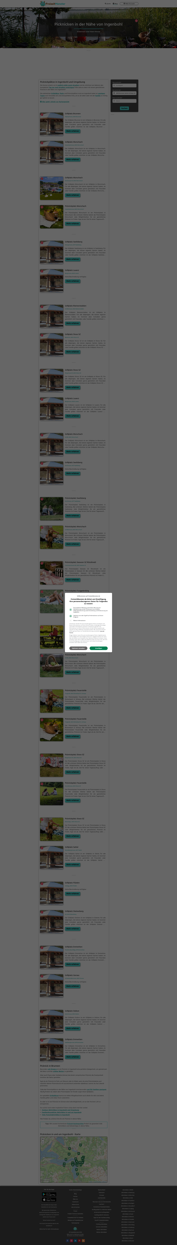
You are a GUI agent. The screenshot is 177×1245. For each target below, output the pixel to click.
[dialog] (88, 622)
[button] (88, 620)
